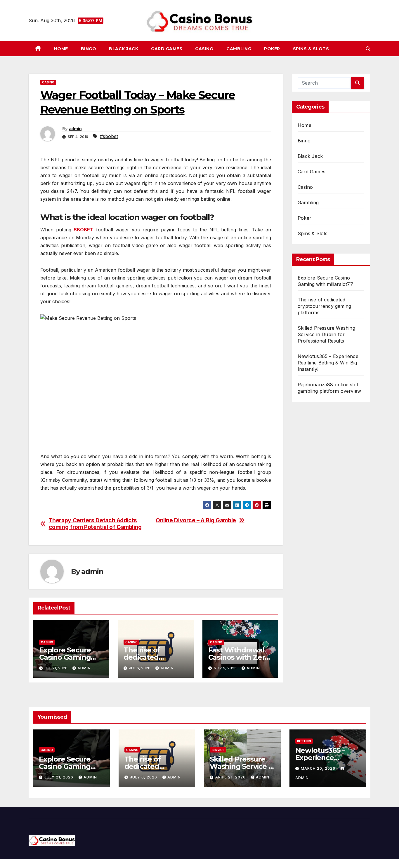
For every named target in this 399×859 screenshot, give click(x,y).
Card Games (166, 48)
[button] (368, 49)
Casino (204, 48)
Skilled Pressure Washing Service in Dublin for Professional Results (326, 334)
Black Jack (123, 48)
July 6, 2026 (144, 777)
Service (217, 750)
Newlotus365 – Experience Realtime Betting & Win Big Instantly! (328, 362)
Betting (304, 741)
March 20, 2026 (318, 768)
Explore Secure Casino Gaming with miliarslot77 (67, 657)
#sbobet (109, 136)
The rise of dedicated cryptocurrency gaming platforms (324, 306)
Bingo (88, 48)
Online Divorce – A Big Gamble (196, 520)
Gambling (238, 48)
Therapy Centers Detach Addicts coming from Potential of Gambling (95, 523)
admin (75, 128)
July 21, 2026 (59, 777)
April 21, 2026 (231, 777)
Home (61, 48)
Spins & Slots (311, 48)
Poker (272, 48)
